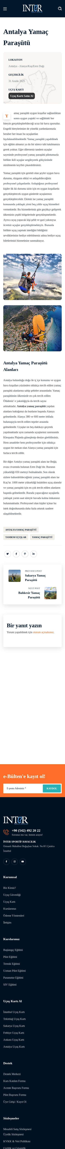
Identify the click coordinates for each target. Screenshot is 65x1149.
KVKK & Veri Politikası (16, 1141)
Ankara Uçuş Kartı (13, 1039)
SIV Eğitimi (9, 984)
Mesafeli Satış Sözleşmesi (17, 1129)
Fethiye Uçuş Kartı (13, 1032)
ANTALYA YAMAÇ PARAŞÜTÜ (21, 529)
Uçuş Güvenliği (12, 894)
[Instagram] (14, 862)
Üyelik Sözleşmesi (13, 1134)
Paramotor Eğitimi (13, 977)
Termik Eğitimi (11, 963)
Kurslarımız (9, 908)
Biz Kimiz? (9, 887)
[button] (60, 8)
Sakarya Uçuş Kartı (14, 1025)
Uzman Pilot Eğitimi (14, 970)
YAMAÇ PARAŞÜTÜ (42, 537)
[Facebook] (6, 862)
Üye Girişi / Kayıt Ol (14, 1101)
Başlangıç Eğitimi (13, 949)
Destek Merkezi (12, 1074)
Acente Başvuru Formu (16, 1087)
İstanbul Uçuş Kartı (14, 1012)
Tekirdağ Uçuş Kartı (14, 1018)
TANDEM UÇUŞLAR (15, 537)
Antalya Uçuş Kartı (14, 1046)
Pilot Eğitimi (10, 956)
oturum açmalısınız (43, 632)
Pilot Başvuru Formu (14, 1094)
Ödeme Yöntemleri (13, 915)
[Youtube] (23, 862)
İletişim (7, 922)
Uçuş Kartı (9, 901)
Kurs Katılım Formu (14, 1080)
